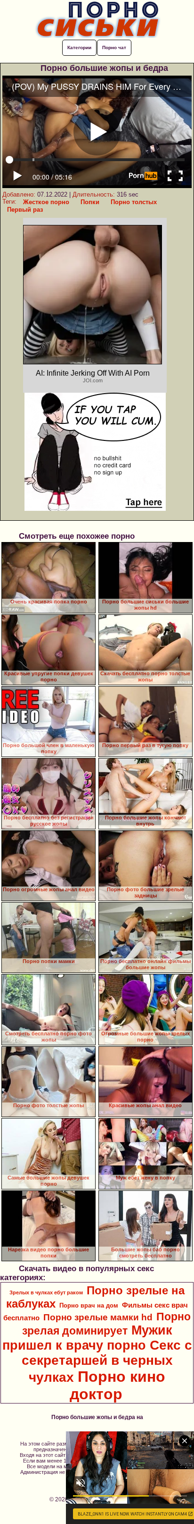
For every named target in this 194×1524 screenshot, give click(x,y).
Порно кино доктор (117, 1385)
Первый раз (25, 209)
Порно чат (114, 47)
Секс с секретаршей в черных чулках (107, 1361)
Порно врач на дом (88, 1305)
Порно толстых (134, 202)
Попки (90, 202)
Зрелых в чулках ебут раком (46, 1292)
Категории (79, 47)
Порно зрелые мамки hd (98, 1317)
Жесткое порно (46, 202)
